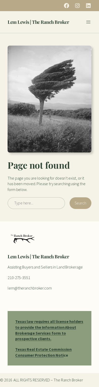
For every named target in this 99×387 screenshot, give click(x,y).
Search (80, 202)
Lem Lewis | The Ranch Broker (38, 22)
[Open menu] (88, 22)
